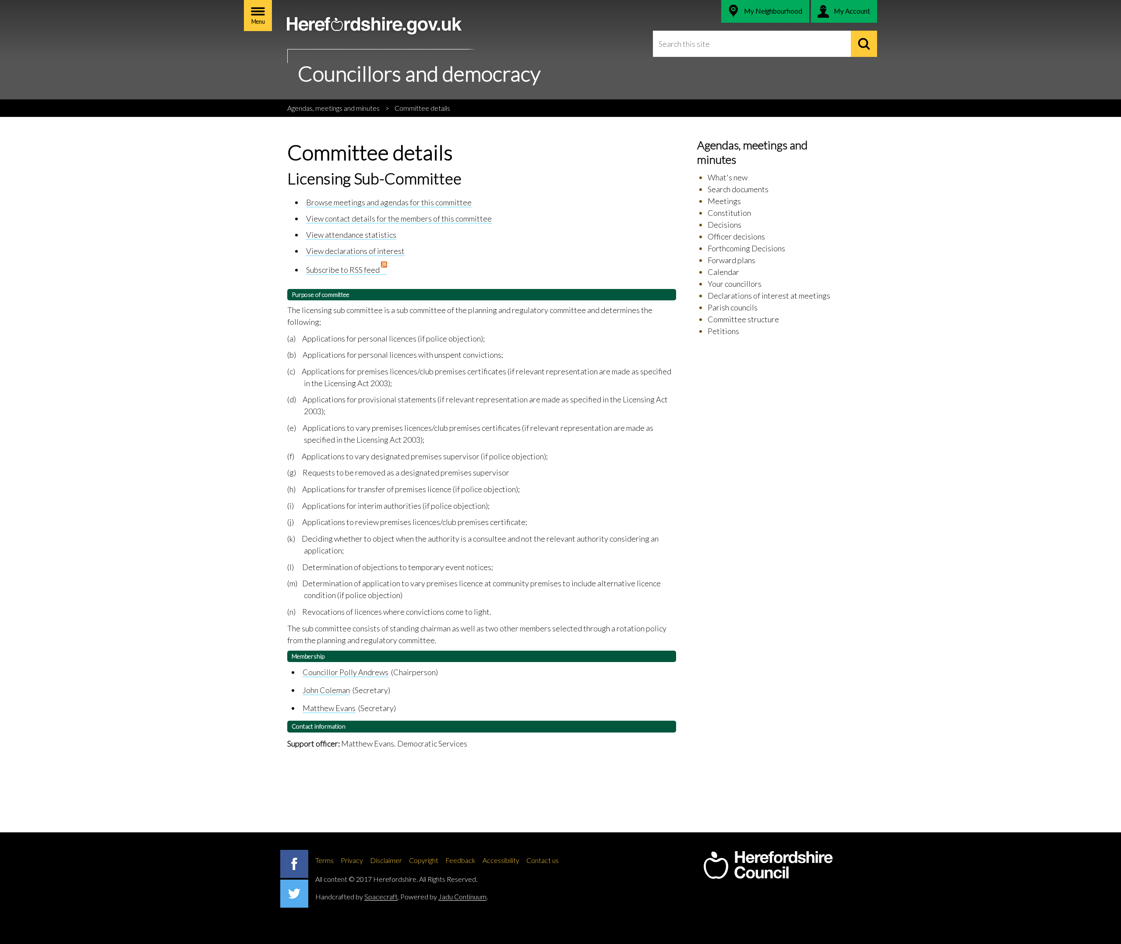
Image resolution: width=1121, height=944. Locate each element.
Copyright (423, 860)
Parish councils (733, 307)
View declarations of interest (355, 251)
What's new (727, 177)
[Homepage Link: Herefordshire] (768, 865)
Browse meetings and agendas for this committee (389, 202)
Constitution (729, 213)
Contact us (542, 860)
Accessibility (501, 860)
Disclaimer (386, 860)
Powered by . (444, 896)
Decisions (724, 224)
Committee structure (743, 319)
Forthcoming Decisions (746, 248)
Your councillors (734, 284)
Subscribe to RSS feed (343, 270)
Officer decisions (736, 236)
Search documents (738, 189)
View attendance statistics (351, 235)
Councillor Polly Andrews (345, 672)
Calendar (723, 272)
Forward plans (731, 260)
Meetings (724, 201)
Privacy (352, 860)
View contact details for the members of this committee (399, 218)
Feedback (460, 860)
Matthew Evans (329, 708)
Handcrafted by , (357, 896)
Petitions (723, 331)
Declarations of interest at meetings (769, 295)
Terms (324, 860)
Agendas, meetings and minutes (333, 108)
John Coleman (326, 690)
